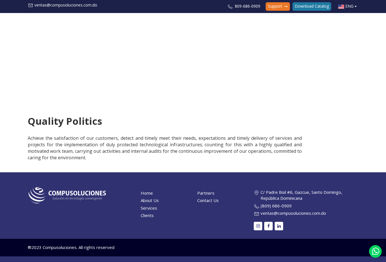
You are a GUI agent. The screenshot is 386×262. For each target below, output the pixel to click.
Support (275, 6)
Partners (311, 23)
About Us (239, 23)
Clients (288, 23)
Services (264, 23)
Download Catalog (312, 6)
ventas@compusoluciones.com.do (65, 5)
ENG (349, 6)
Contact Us (337, 23)
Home (217, 23)
